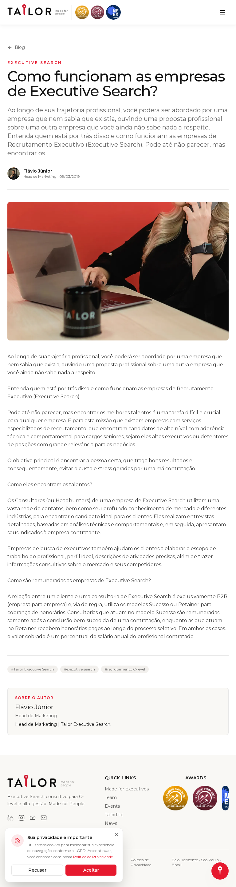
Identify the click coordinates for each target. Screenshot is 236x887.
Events (112, 806)
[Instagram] (21, 818)
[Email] (44, 818)
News (111, 823)
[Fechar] (116, 834)
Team (111, 797)
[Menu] (222, 12)
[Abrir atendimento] (220, 871)
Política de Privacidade (141, 862)
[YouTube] (33, 818)
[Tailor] (37, 9)
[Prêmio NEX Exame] (113, 12)
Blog (20, 47)
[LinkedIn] (10, 818)
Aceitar (91, 870)
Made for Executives (127, 789)
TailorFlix (114, 814)
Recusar (37, 870)
